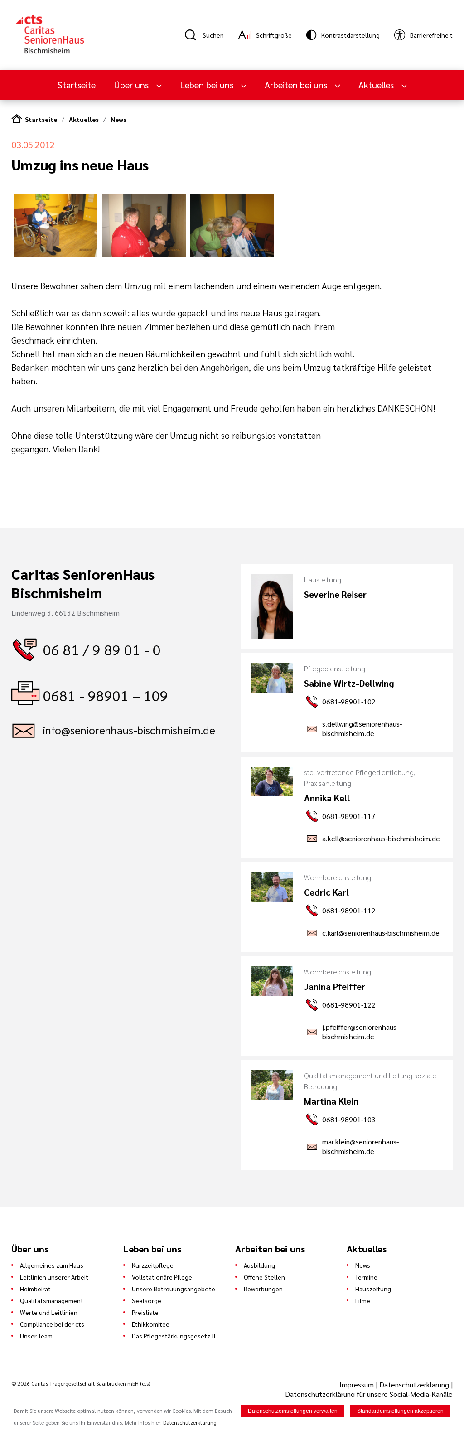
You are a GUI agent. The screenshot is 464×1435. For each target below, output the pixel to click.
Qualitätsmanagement (51, 1300)
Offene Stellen (264, 1277)
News (118, 119)
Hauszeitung (373, 1289)
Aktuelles (84, 119)
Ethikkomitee (150, 1324)
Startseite (77, 85)
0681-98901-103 (349, 1119)
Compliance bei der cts (52, 1324)
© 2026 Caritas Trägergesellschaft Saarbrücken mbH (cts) (80, 1383)
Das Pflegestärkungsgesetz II (173, 1336)
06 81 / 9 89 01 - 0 (102, 649)
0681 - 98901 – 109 (105, 695)
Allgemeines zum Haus (51, 1265)
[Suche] (193, 35)
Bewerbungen (263, 1289)
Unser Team (36, 1336)
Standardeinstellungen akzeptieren (400, 1411)
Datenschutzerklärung (414, 1384)
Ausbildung (259, 1265)
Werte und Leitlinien (48, 1312)
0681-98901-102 (349, 701)
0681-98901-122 (349, 1004)
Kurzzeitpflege (153, 1265)
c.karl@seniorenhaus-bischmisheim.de (381, 932)
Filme (362, 1300)
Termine (366, 1277)
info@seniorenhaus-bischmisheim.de (129, 729)
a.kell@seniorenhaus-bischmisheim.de (381, 838)
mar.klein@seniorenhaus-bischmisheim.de (360, 1146)
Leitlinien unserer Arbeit (54, 1277)
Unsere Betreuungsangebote (173, 1289)
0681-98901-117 (349, 816)
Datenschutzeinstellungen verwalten (293, 1411)
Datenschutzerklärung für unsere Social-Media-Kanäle (369, 1394)
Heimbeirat (35, 1289)
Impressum (357, 1384)
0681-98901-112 (349, 910)
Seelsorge (146, 1300)
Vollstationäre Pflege (162, 1277)
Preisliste (145, 1312)
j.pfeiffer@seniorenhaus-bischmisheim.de (360, 1031)
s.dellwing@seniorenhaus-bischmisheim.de (362, 728)
